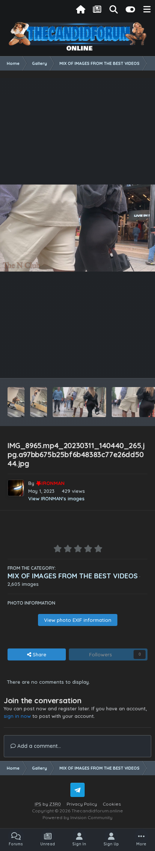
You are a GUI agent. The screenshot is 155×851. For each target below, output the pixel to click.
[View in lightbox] (77, 228)
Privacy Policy (82, 804)
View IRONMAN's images (56, 498)
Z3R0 (55, 804)
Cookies (112, 804)
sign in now (17, 716)
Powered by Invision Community (77, 817)
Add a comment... (38, 746)
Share (38, 654)
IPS (38, 804)
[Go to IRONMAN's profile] (16, 488)
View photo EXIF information (77, 620)
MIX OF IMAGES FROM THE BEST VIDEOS (73, 576)
